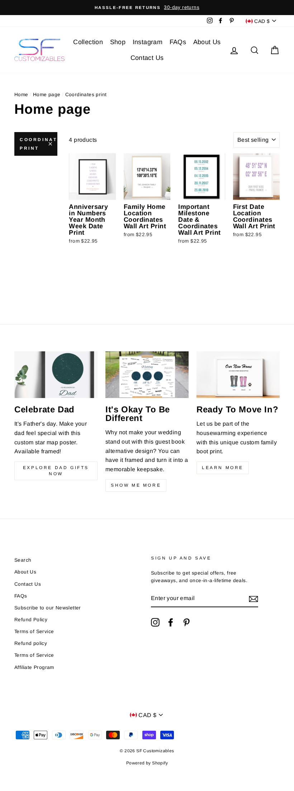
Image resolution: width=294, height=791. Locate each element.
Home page (47, 94)
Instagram (148, 42)
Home (21, 94)
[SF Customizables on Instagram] (155, 622)
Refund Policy (30, 619)
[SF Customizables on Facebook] (170, 622)
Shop (118, 42)
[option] (147, 7)
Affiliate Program (34, 667)
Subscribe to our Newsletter (47, 607)
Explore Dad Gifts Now (56, 470)
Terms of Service (34, 631)
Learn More (222, 467)
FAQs (178, 42)
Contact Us (147, 57)
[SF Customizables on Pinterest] (186, 622)
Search (22, 560)
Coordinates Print (38, 144)
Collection (88, 42)
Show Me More (136, 485)
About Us (207, 42)
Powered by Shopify (147, 763)
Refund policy (30, 643)
